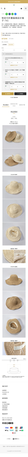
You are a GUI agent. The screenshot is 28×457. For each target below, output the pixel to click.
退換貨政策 (4, 406)
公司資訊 (4, 394)
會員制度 (4, 402)
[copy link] (15, 14)
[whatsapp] (12, 14)
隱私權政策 (4, 409)
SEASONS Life (5, 392)
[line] (7, 14)
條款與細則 (4, 408)
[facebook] (9, 14)
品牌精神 (4, 390)
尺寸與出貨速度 (6, 404)
